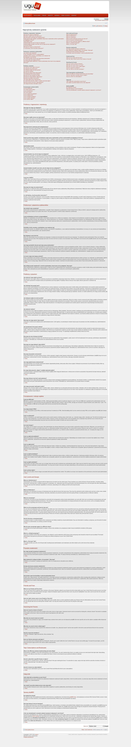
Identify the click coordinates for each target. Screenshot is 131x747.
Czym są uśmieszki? (28, 91)
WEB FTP (50, 15)
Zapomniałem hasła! (28, 41)
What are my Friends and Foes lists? (74, 57)
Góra (26, 113)
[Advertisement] (75, 6)
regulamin (80, 734)
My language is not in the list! (30, 57)
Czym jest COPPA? (28, 45)
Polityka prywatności (29, 737)
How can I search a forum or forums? (74, 63)
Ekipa (83, 729)
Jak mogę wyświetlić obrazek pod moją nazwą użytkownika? (37, 58)
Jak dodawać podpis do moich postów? (32, 69)
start (70, 734)
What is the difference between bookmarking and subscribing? (79, 73)
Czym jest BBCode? (28, 88)
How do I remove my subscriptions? (74, 76)
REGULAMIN (37, 15)
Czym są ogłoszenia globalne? (30, 93)
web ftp (89, 734)
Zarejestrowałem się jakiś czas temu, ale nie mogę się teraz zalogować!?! (39, 44)
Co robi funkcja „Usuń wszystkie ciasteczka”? (34, 48)
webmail (93, 734)
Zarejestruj (100, 25)
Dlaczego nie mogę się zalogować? (31, 34)
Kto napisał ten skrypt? (71, 87)
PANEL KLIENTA (65, 15)
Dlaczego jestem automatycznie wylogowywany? (34, 37)
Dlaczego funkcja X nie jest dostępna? (74, 88)
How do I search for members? (73, 67)
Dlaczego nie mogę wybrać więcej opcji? (32, 72)
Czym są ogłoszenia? (28, 95)
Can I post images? (28, 92)
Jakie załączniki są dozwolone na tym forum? (76, 81)
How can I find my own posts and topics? (75, 69)
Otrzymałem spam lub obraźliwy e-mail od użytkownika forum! (79, 53)
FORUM (44, 15)
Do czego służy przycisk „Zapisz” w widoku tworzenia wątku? (37, 80)
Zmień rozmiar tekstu (106, 23)
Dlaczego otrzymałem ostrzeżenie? (31, 78)
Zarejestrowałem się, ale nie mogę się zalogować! (34, 42)
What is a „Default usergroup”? (73, 42)
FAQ (95, 25)
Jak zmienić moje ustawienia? (30, 53)
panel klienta (99, 734)
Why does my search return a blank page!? (75, 66)
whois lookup (35, 716)
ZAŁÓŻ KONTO (27, 15)
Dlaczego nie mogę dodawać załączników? (33, 76)
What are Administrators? (71, 34)
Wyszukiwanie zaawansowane (101, 20)
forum (85, 734)
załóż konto (74, 734)
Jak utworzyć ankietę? (28, 71)
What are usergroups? (71, 37)
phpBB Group (73, 697)
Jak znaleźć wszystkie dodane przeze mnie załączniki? (78, 82)
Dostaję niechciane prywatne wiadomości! (75, 51)
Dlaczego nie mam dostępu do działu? (32, 75)
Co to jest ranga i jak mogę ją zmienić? (32, 59)
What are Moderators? (71, 36)
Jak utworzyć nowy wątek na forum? (32, 67)
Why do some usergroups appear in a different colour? (78, 41)
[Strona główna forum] (32, 6)
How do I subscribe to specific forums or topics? (76, 75)
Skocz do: (86, 726)
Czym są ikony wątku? (29, 99)
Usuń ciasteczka (88, 729)
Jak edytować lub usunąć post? (30, 68)
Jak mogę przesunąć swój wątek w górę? (33, 83)
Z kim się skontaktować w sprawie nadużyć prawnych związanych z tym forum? (83, 90)
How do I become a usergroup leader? (74, 40)
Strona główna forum (30, 23)
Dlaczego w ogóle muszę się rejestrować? (33, 36)
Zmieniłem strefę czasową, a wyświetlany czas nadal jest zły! (37, 55)
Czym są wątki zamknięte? (29, 97)
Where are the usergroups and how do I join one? (77, 38)
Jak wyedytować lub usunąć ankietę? (32, 74)
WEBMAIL (57, 15)
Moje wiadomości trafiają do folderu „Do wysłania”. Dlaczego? (79, 50)
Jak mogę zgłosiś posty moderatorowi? (32, 79)
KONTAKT (74, 15)
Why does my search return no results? (75, 65)
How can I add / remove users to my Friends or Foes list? (78, 59)
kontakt (105, 734)
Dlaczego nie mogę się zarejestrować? (32, 46)
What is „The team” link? (71, 44)
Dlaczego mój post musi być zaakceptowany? (33, 82)
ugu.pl (36, 734)
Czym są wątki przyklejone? (30, 96)
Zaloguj (105, 25)
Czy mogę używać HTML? (29, 89)
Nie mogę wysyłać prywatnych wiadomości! (75, 48)
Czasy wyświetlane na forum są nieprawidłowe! (34, 54)
